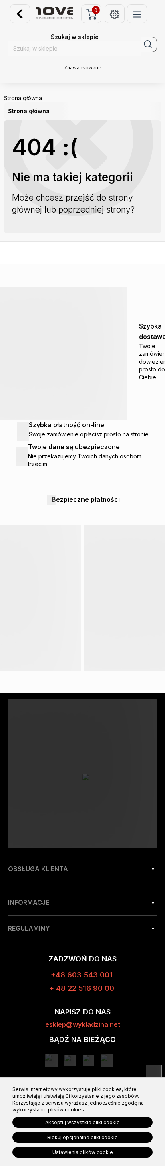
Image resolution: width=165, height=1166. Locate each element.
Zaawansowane (82, 68)
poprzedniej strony (94, 210)
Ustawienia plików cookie (82, 1152)
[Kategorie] (137, 13)
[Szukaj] (149, 44)
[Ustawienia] (115, 13)
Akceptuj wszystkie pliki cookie (82, 1122)
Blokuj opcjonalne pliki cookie (82, 1137)
